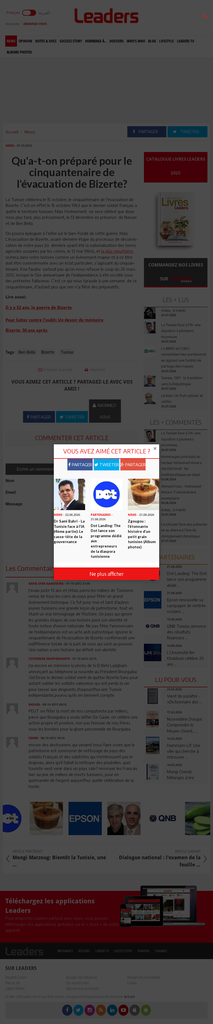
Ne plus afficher (107, 574)
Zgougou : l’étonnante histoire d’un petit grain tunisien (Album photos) (142, 534)
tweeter (108, 464)
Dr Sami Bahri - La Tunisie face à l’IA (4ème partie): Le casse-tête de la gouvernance (69, 531)
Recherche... (157, 18)
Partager (81, 464)
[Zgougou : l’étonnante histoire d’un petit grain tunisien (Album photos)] (143, 493)
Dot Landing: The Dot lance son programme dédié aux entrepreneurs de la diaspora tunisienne (106, 541)
